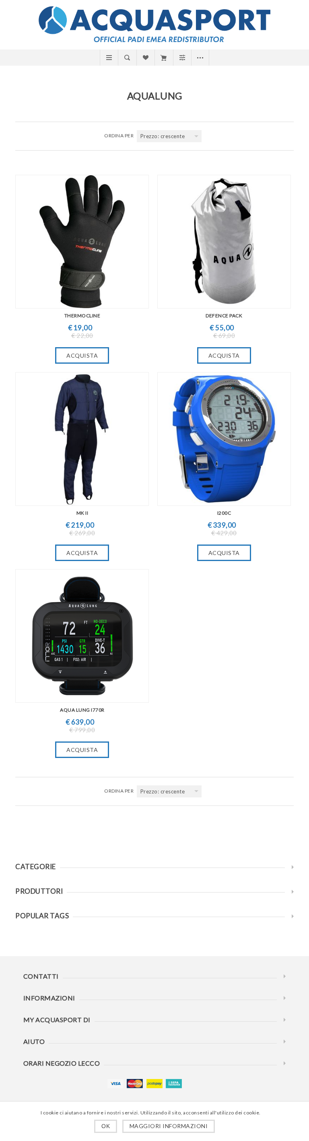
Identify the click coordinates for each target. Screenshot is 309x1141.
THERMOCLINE (82, 316)
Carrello (163, 58)
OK (105, 1126)
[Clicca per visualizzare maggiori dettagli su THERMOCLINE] (82, 241)
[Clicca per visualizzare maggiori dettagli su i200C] (224, 439)
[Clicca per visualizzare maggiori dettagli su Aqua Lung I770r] (82, 635)
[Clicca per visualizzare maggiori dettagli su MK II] (82, 439)
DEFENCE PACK (224, 316)
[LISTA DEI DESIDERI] (145, 58)
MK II (82, 513)
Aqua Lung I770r (82, 710)
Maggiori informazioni (169, 1125)
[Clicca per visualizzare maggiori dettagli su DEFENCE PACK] (224, 241)
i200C (224, 513)
